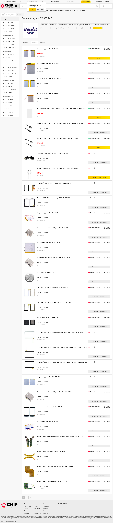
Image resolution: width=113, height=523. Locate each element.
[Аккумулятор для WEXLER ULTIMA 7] (29, 54)
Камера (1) (56, 28)
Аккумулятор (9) (63, 24)
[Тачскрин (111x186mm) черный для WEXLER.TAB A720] (29, 307)
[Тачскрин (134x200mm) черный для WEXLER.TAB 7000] (29, 203)
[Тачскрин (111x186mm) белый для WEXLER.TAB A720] (29, 292)
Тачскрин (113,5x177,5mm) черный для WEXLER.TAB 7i (54, 183)
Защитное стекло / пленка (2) (101, 24)
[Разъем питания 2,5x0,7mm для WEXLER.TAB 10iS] (29, 158)
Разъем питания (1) (46, 28)
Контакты (45, 510)
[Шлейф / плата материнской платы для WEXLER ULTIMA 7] (29, 471)
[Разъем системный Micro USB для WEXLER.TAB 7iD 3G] (29, 262)
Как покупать (27, 506)
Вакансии (45, 503)
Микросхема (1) (65, 28)
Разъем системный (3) (86, 24)
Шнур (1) (81, 28)
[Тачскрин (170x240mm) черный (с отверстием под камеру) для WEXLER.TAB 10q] (29, 367)
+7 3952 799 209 (70, 1)
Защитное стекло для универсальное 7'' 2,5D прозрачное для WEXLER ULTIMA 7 (61, 108)
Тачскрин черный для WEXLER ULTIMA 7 (49, 407)
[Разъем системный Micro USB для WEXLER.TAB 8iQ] (29, 233)
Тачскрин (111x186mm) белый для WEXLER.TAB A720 (53, 287)
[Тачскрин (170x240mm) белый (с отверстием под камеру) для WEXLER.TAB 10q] (29, 337)
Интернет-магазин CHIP (9, 505)
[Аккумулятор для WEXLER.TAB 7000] (29, 218)
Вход (107, 1)
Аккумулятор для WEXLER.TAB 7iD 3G (48, 243)
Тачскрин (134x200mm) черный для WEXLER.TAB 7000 (53, 198)
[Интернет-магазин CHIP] (7, 6)
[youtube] (65, 506)
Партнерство (37, 508)
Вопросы (45, 508)
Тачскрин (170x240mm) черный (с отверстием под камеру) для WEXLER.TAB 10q (62, 362)
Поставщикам (37, 513)
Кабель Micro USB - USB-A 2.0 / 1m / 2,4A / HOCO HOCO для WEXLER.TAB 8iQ (60, 123)
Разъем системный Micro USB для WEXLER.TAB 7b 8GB (54, 392)
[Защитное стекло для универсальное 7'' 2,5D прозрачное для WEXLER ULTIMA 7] (29, 113)
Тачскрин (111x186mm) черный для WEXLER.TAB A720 (54, 302)
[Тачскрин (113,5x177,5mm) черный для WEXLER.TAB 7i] (29, 188)
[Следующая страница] (30, 497)
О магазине (46, 506)
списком (34, 42)
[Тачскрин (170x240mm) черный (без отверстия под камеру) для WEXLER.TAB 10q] (29, 352)
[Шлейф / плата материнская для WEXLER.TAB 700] (29, 486)
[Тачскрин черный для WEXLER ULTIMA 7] (29, 412)
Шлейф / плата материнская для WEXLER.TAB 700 (52, 481)
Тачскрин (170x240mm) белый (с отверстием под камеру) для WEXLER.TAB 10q (61, 332)
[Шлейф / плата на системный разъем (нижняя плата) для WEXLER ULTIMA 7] (29, 441)
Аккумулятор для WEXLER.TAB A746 (48, 64)
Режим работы (86, 1)
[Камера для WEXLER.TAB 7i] (29, 277)
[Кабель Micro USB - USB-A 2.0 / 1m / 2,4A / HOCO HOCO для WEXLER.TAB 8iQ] (29, 128)
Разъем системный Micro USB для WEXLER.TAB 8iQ (52, 228)
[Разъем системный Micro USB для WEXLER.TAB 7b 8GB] (29, 397)
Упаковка (26, 513)
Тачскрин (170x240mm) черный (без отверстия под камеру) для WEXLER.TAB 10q (62, 347)
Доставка (26, 510)
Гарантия (36, 503)
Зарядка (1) (88, 28)
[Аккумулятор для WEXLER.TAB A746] (29, 68)
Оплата (26, 508)
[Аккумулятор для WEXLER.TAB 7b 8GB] (29, 83)
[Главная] (2, 14)
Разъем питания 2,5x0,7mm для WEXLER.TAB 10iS (52, 153)
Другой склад (40, 9)
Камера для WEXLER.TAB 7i (45, 272)
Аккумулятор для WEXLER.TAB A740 (48, 93)
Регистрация (101, 1)
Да (32, 9)
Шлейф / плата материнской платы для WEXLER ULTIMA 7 (55, 466)
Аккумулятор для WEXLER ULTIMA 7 (48, 49)
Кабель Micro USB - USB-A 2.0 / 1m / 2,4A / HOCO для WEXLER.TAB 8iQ (58, 138)
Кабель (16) (44, 24)
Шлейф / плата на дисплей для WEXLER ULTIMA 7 (52, 451)
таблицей (42, 42)
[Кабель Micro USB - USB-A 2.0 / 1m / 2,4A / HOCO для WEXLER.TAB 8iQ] (29, 143)
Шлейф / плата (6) (73, 24)
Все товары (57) (98, 28)
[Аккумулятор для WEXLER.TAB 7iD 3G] (29, 247)
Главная (26, 503)
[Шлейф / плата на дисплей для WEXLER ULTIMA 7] (29, 456)
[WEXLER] (30, 30)
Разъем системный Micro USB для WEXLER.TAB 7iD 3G (53, 257)
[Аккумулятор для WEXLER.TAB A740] (29, 98)
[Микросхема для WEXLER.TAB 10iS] (29, 322)
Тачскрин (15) (52, 24)
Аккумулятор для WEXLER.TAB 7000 (48, 213)
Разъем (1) (74, 28)
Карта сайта (46, 513)
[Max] (59, 506)
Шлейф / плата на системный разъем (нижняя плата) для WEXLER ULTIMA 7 (60, 436)
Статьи (35, 510)
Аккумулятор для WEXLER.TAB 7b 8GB (49, 78)
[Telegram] (62, 506)
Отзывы (36, 506)
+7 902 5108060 (54, 1)
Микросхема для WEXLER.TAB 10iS (47, 317)
